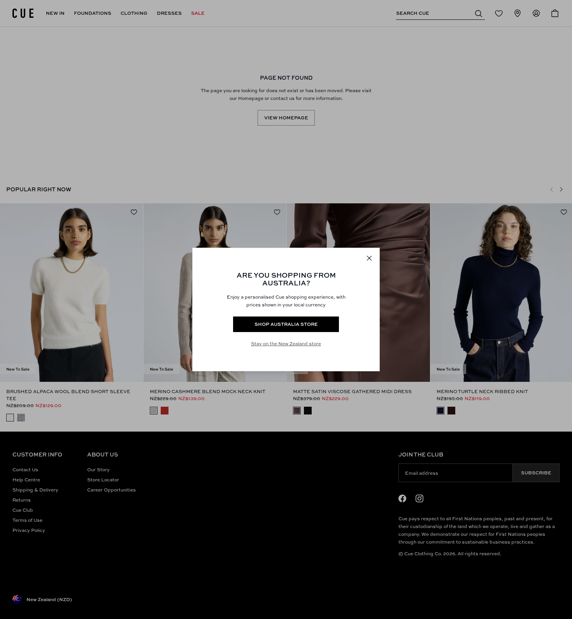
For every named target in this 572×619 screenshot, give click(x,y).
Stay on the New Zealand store (286, 343)
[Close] (369, 258)
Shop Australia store (286, 324)
